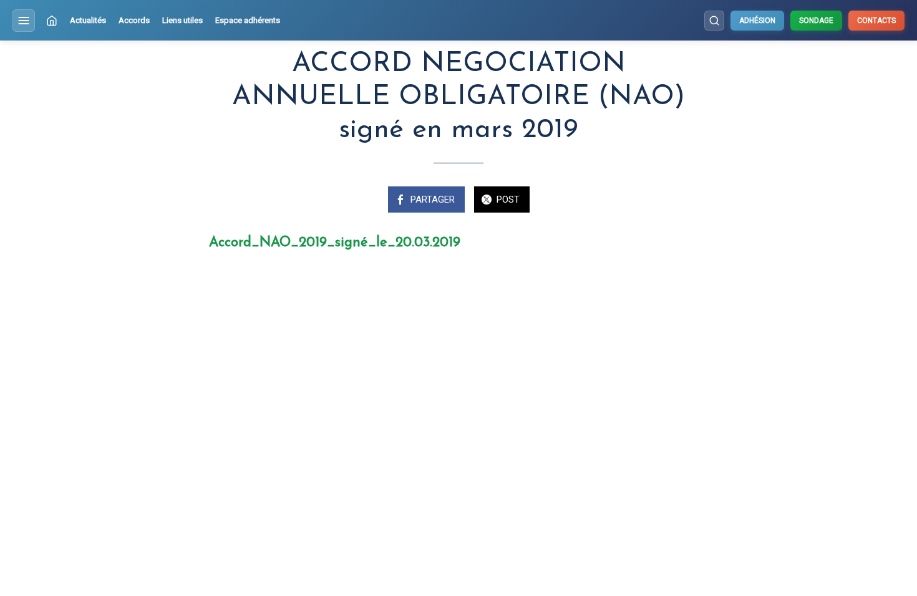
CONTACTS (876, 20)
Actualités (88, 20)
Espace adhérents (247, 20)
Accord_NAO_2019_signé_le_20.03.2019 (334, 243)
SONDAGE (816, 20)
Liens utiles (182, 20)
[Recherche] (714, 21)
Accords (134, 20)
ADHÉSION (757, 20)
